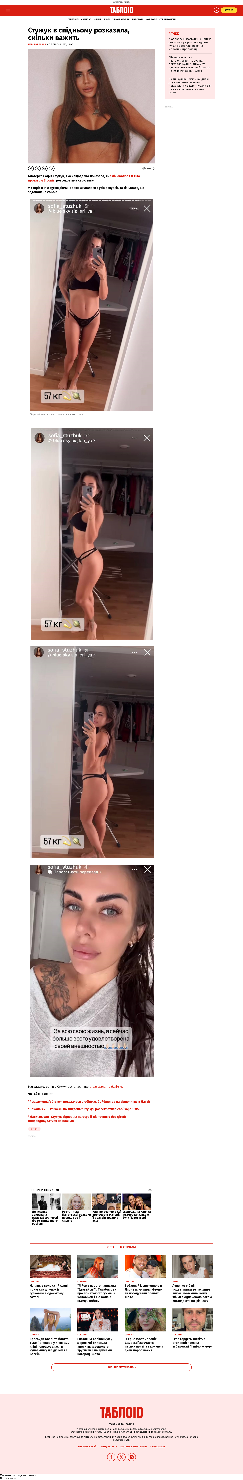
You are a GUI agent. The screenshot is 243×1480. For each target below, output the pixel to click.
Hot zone (151, 19)
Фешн (97, 19)
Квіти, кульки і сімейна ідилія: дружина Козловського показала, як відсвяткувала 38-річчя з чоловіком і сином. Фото (190, 85)
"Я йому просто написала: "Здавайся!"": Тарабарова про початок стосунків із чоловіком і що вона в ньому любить (97, 1293)
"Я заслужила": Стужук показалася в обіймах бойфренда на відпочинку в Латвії (89, 1102)
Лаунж (174, 33)
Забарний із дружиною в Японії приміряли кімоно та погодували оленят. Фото (143, 1291)
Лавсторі (137, 19)
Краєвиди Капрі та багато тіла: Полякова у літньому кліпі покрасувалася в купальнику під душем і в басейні (49, 1346)
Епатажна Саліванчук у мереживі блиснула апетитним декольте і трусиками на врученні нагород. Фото (94, 1346)
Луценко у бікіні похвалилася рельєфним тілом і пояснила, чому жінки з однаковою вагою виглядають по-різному (192, 1293)
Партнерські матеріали (133, 1446)
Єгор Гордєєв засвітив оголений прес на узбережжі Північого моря (192, 1343)
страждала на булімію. (106, 1087)
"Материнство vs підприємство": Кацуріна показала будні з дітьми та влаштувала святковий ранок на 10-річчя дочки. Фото (189, 64)
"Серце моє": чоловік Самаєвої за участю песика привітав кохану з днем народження (144, 1344)
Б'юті (106, 19)
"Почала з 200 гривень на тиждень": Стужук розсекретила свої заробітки (84, 1109)
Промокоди (157, 1446)
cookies (31, 1475)
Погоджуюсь (8, 1478)
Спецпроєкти (167, 19)
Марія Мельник (37, 44)
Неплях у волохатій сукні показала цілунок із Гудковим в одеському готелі (49, 1291)
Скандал (86, 19)
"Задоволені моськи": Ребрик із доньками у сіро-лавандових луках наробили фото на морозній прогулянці (190, 44)
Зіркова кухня (120, 19)
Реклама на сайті (88, 1446)
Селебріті (73, 19)
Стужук (34, 1129)
